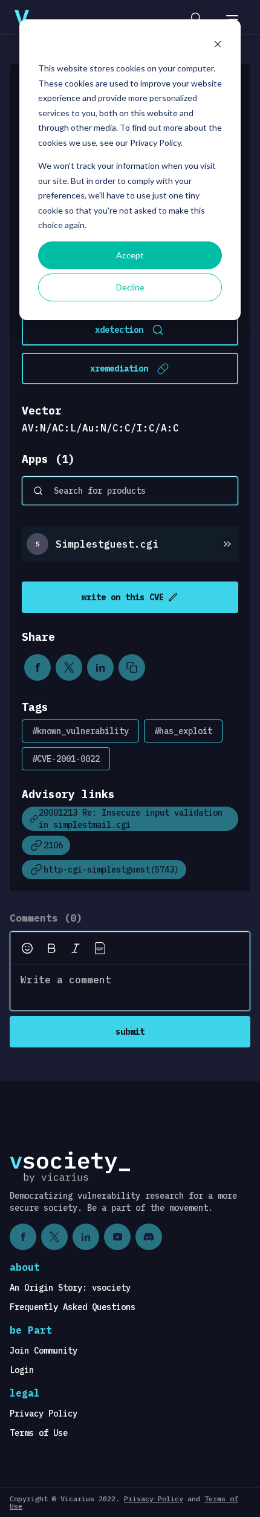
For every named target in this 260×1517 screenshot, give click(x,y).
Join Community (43, 1350)
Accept (130, 255)
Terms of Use (39, 1432)
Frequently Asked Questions (72, 1307)
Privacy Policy (43, 1413)
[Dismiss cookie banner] (217, 45)
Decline (130, 287)
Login (22, 1370)
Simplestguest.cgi (107, 544)
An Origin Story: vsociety (70, 1287)
